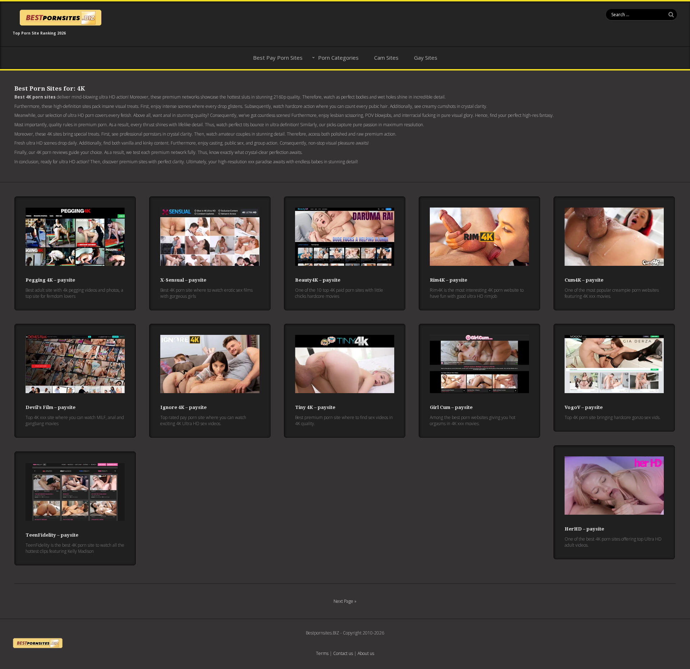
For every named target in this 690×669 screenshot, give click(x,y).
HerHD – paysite (584, 529)
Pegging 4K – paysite (50, 280)
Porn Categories (338, 57)
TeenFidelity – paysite (52, 535)
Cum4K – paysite (584, 280)
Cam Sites (386, 57)
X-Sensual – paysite (183, 280)
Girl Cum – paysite (451, 407)
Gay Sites (425, 57)
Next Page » (345, 601)
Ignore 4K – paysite (183, 407)
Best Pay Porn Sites (278, 57)
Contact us (343, 653)
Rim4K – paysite (448, 280)
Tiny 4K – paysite (315, 407)
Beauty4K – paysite (317, 280)
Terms (322, 653)
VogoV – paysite (584, 407)
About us (366, 653)
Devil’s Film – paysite (50, 407)
